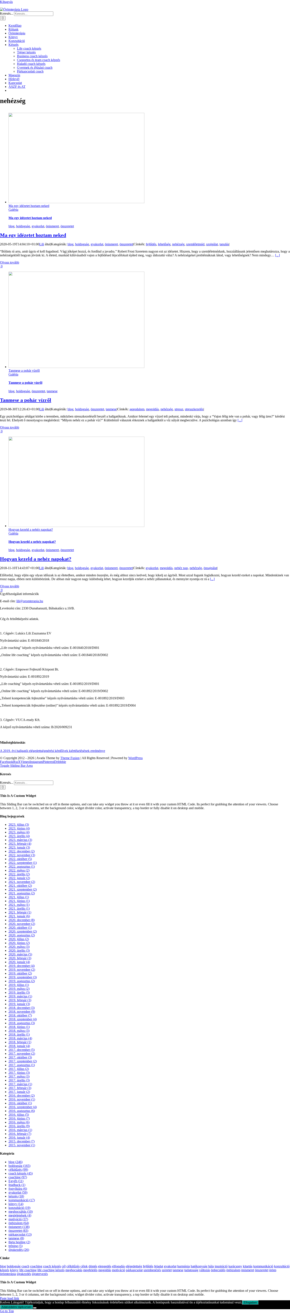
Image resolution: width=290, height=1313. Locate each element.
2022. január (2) (19, 878)
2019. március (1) (20, 996)
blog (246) (15, 1162)
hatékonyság (199, 1266)
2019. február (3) (19, 1000)
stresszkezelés (194, 409)
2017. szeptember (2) (22, 1061)
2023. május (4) (19, 832)
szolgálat (212, 244)
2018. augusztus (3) (21, 1023)
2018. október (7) (20, 1015)
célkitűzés (73, 1266)
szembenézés (152, 1270)
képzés (4, 1270)
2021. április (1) (19, 908)
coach (25, 1266)
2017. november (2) (21, 1053)
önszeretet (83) (18, 1230)
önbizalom (233, 1270)
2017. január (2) (19, 1092)
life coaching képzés (51, 1270)
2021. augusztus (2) (21, 893)
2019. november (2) (21, 969)
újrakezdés (24, 1274)
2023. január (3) (19, 847)
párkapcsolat (134, 1270)
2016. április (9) (19, 1126)
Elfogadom (250, 1302)
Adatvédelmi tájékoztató (16, 1307)
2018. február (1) (19, 1042)
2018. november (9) (21, 1011)
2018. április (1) (19, 1034)
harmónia (183, 1266)
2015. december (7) (21, 1141)
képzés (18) (16, 1196)
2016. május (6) (19, 1122)
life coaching (28, 1270)
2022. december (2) (21, 851)
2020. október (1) (20, 927)
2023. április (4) (19, 836)
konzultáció (282, 1266)
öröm (272, 1270)
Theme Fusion (70, 758)
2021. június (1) (19, 901)
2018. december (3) (21, 1008)
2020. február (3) (19, 958)
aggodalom (137, 409)
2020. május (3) (19, 946)
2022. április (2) (19, 874)
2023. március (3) (20, 840)
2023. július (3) (18, 824)
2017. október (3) (20, 1057)
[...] (277, 255)
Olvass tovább (9, 262)
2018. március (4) (20, 1038)
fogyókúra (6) (17, 1188)
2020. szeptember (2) (22, 931)
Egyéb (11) (15, 1181)
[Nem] (35, 1308)
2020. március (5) (20, 954)
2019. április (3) (19, 992)
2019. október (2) (20, 973)
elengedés (104, 1266)
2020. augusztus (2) (21, 935)
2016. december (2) (21, 1095)
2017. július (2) (18, 1069)
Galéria (13, 209)
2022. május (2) (19, 870)
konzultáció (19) (19, 1208)
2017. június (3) (19, 1072)
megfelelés (90, 1270)
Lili (41, 244)
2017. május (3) (19, 1076)
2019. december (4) (21, 966)
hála (211, 1266)
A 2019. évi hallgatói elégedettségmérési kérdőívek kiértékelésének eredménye (52, 751)
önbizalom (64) (18, 1223)
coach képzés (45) (20, 1173)
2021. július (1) (18, 897)
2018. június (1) (19, 1027)
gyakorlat (38, 226)
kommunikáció (263, 1266)
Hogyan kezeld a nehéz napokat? (30, 529)
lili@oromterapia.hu (29, 601)
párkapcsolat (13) (20, 1234)
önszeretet (67, 226)
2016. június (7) (19, 1118)
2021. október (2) (20, 885)
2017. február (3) (19, 1088)
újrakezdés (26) (18, 1250)
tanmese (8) (16, 1238)
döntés (93, 1266)
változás (204, 1270)
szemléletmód (195, 244)
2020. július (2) (18, 939)
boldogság (23, 226)
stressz (179, 409)
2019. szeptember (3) (22, 977)
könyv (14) (15, 1204)
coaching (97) (17, 1177)
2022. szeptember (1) (22, 863)
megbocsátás (73, 1270)
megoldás (152, 409)
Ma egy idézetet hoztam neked (28, 206)
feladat (158, 1266)
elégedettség (134, 1266)
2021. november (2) (21, 882)
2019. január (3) (19, 1004)
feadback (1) (16, 1185)
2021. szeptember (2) (22, 889)
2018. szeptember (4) (22, 1019)
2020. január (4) (19, 962)
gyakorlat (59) (17, 1192)
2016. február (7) (19, 1134)
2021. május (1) (19, 905)
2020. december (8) (21, 920)
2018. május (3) (19, 1030)
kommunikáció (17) (21, 1200)
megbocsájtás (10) (20, 1211)
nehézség (178, 244)
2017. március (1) (20, 1084)
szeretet (167, 1270)
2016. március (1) (20, 1130)
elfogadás (118, 1266)
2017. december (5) (21, 1050)
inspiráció (221, 1266)
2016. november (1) (21, 1099)
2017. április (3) (19, 1080)
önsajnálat (210, 568)
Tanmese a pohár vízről (24, 370)
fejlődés (151, 244)
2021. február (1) (19, 912)
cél (64, 1266)
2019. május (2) (19, 988)
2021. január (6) (19, 916)
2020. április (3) (19, 950)
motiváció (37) (18, 1219)
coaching (36, 1266)
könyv (14, 1270)
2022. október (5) (20, 859)
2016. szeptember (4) (22, 1107)
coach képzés (52, 1266)
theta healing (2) (19, 1242)
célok (84, 1266)
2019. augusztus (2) (21, 981)
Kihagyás (6, 2)
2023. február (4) (19, 843)
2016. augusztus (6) (21, 1111)
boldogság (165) (19, 1166)
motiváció (118, 1270)
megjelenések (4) (19, 1215)
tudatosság (191, 1270)
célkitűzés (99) (18, 1169)
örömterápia (8, 1274)
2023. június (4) (19, 828)
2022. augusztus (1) (21, 866)
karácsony (235, 1266)
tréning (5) (15, 1246)
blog (11, 226)
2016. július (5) (18, 1114)
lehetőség (164, 244)
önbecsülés (218, 1270)
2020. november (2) (21, 924)
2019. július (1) (18, 985)
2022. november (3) (21, 855)
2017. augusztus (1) (21, 1065)
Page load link (9, 1298)
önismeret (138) (19, 1227)
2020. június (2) (19, 943)
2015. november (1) (21, 1145)
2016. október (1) (20, 1103)
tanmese (52, 391)
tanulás (224, 244)
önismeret (52, 226)
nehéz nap (181, 568)
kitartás (247, 1266)
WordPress (135, 758)
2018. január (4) (19, 1046)
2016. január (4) (19, 1137)
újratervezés (40, 1274)
